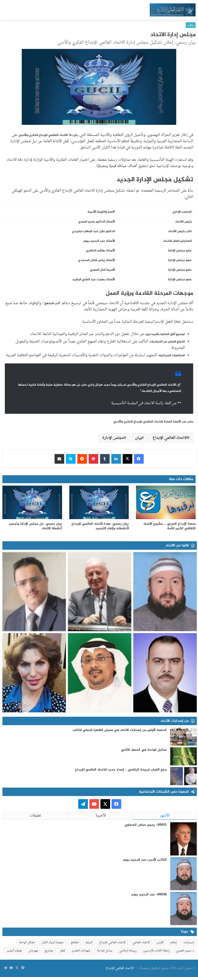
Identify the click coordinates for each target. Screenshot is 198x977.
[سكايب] (71, 459)
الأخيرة (100, 815)
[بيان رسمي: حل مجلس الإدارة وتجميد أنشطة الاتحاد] (32, 502)
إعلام (173, 942)
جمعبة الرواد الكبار (53, 942)
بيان (138, 438)
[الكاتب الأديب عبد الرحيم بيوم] (165, 591)
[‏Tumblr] (105, 459)
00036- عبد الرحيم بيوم (149, 894)
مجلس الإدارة (113, 438)
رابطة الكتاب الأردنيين (156, 950)
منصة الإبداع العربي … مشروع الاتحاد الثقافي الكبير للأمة (169, 526)
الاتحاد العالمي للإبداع (170, 438)
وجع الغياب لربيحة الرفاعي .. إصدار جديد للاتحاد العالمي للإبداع (121, 769)
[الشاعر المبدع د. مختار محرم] (34, 591)
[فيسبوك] (139, 459)
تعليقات (35, 815)
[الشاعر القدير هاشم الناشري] (99, 672)
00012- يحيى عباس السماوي (146, 825)
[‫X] (127, 459)
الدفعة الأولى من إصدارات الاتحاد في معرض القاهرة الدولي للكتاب (119, 730)
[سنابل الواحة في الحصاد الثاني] (183, 756)
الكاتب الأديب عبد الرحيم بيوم (145, 860)
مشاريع (49, 950)
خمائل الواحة (27, 942)
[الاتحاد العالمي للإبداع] (173, 9)
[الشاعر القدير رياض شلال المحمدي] (165, 672)
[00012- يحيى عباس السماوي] (183, 839)
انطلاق (75, 942)
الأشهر (165, 815)
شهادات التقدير (81, 950)
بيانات (190, 25)
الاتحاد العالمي (141, 942)
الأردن (159, 942)
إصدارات (189, 942)
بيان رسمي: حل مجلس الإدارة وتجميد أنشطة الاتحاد (35, 526)
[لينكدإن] (116, 459)
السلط (88, 942)
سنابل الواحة (104, 950)
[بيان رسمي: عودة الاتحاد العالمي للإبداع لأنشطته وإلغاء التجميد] (99, 502)
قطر (62, 950)
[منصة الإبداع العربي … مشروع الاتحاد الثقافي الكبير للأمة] (166, 502)
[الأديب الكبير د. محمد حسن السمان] (99, 591)
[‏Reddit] (82, 459)
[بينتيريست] (93, 459)
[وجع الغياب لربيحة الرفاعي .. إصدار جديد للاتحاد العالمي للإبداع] (183, 776)
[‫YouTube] (94, 804)
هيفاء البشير (14, 950)
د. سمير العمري (185, 950)
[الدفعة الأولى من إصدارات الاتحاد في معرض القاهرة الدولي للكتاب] (183, 737)
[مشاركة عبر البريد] (59, 459)
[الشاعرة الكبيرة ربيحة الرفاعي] (34, 672)
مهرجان (33, 950)
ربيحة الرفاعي (127, 950)
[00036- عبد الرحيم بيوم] (183, 908)
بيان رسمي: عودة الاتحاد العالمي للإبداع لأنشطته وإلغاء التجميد (100, 526)
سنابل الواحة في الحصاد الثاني (144, 750)
